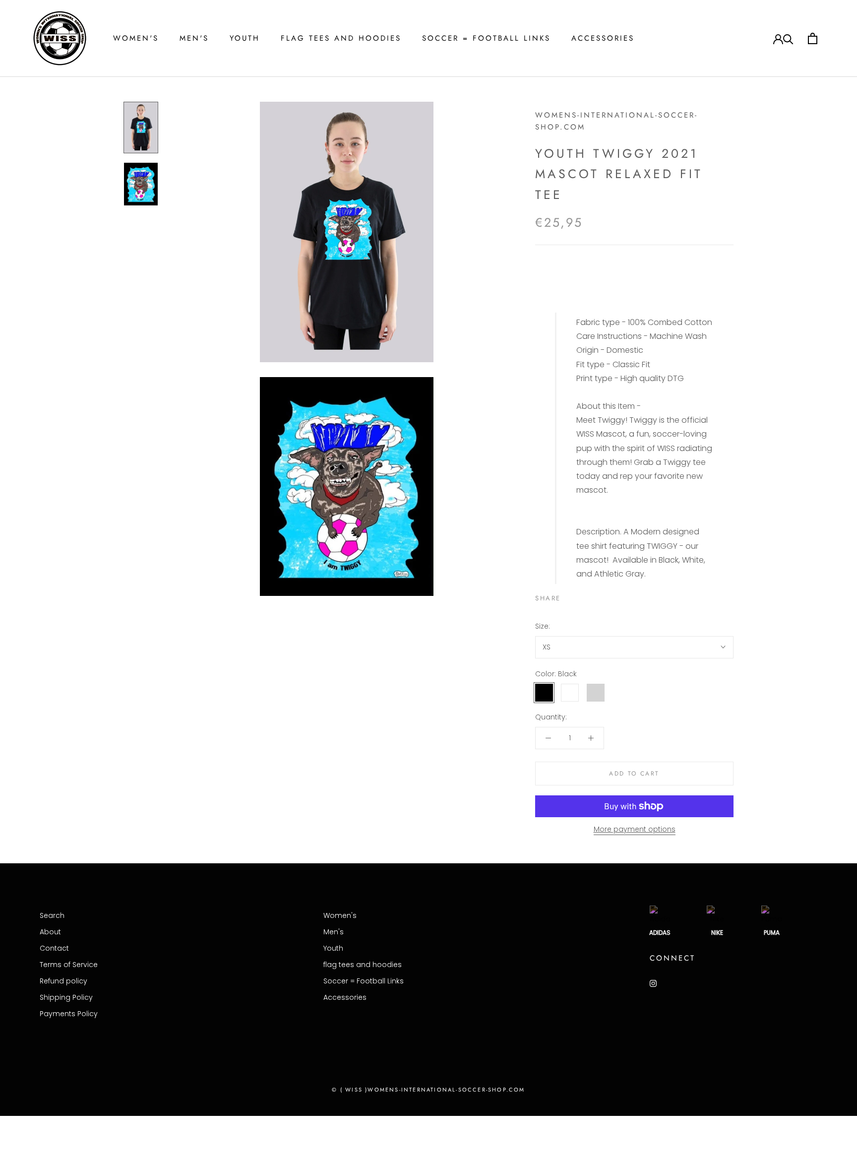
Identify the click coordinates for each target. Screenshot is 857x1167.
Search (52, 915)
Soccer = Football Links (486, 38)
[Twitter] (583, 596)
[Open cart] (812, 38)
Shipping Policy (66, 997)
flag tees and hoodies (341, 38)
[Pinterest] (596, 596)
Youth (245, 38)
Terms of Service (69, 965)
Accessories (602, 38)
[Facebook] (570, 596)
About (50, 932)
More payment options (634, 829)
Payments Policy (69, 1014)
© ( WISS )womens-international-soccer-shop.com (428, 1090)
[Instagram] (653, 983)
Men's (194, 38)
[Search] (788, 38)
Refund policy (63, 981)
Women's (136, 38)
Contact (54, 948)
